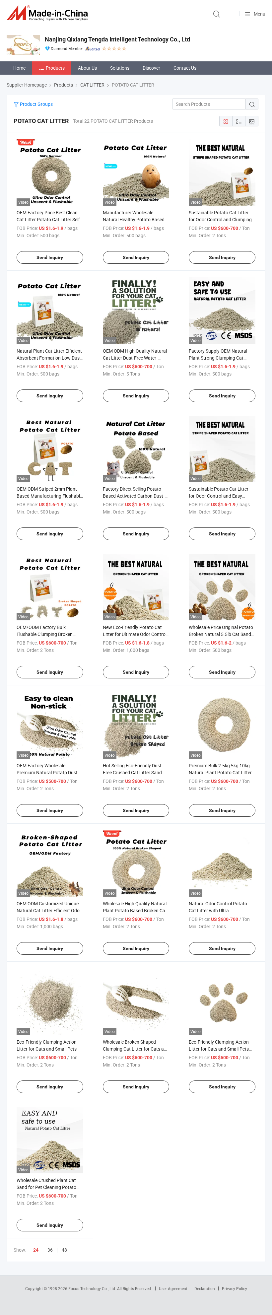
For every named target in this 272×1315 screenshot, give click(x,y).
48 (64, 1250)
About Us (87, 68)
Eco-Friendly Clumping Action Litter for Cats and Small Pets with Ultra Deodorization (219, 1049)
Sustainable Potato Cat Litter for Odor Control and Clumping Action (220, 219)
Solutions (119, 68)
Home (19, 68)
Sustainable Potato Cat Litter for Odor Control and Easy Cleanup (218, 496)
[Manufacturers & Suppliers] (48, 13)
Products (55, 68)
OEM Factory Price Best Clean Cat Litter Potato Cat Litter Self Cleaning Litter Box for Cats (48, 219)
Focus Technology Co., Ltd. (92, 1288)
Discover (151, 68)
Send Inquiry (49, 257)
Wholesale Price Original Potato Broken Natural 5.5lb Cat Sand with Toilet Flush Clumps (221, 634)
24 (35, 1250)
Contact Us (184, 68)
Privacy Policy (234, 1288)
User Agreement (173, 1288)
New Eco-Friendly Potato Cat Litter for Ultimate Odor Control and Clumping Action (135, 634)
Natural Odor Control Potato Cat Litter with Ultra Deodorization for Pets (218, 910)
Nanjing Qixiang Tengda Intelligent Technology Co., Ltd (117, 39)
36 (50, 1250)
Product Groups (36, 104)
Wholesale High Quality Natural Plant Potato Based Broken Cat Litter (135, 910)
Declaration (204, 1288)
